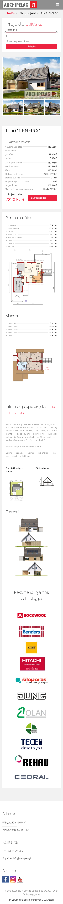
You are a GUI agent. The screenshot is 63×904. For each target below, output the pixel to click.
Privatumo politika (18, 900)
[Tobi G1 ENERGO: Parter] (31, 277)
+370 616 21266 (14, 851)
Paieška (32, 46)
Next (55, 79)
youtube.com (20, 879)
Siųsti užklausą (38, 198)
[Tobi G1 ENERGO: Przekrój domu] (46, 481)
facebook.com (5, 879)
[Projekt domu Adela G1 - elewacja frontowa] (31, 524)
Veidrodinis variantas (19, 142)
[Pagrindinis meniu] (57, 5)
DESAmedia (48, 900)
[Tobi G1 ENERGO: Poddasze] (31, 366)
